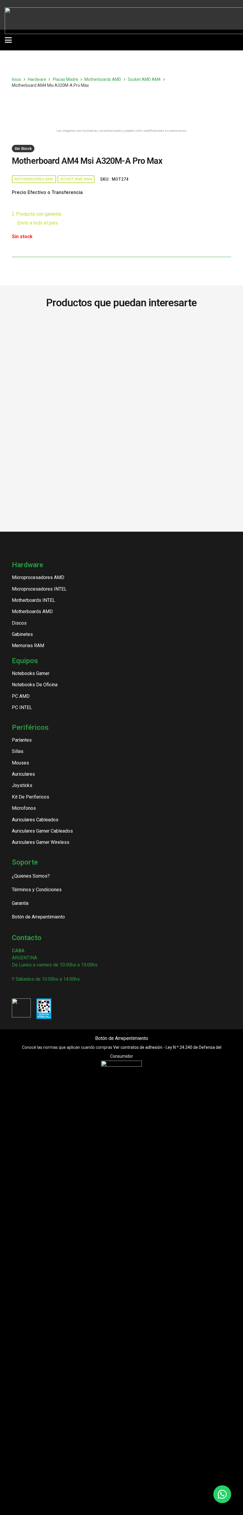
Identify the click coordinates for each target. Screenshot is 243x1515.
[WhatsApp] (45, 990)
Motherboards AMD (102, 79)
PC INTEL (22, 707)
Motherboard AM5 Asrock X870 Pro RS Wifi (177, 350)
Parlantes (22, 740)
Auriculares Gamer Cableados (42, 831)
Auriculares (23, 774)
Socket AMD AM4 (144, 79)
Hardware (37, 79)
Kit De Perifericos (30, 797)
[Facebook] (24, 990)
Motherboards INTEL (33, 600)
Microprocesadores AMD (38, 577)
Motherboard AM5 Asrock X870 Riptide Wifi (177, 328)
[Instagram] (14, 990)
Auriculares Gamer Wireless (40, 842)
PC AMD (21, 696)
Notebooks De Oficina (34, 684)
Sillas (17, 751)
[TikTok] (34, 990)
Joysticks (22, 785)
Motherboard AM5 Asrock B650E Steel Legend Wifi (65, 381)
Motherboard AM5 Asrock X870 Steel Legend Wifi (65, 353)
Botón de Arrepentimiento (121, 1038)
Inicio (16, 79)
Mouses (20, 763)
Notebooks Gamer (30, 673)
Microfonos (24, 808)
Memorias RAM (28, 645)
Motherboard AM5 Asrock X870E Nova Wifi (65, 328)
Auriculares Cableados (35, 820)
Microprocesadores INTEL (39, 589)
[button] (61, 40)
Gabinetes (22, 634)
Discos (19, 623)
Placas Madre (65, 79)
